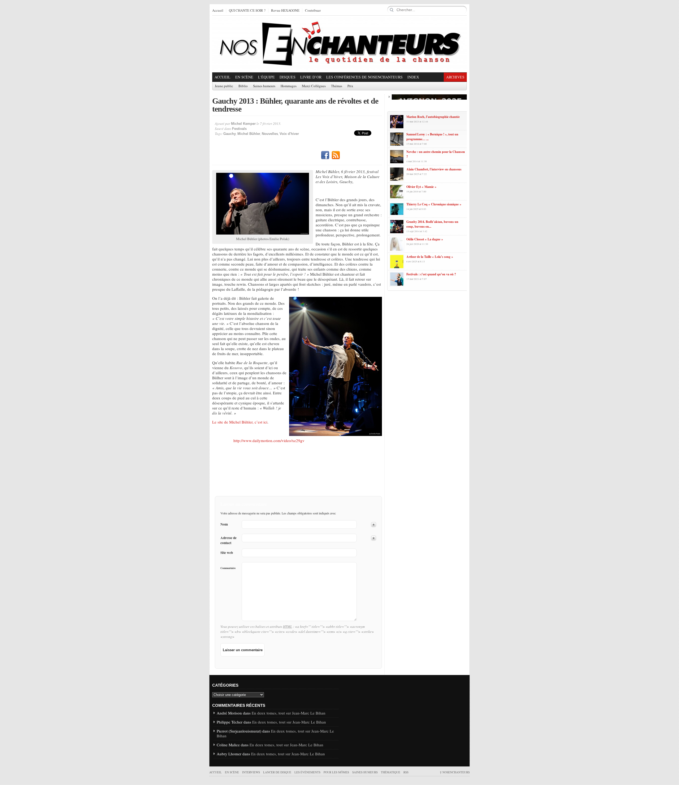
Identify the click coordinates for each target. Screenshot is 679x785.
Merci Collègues (314, 86)
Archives (455, 77)
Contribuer (313, 10)
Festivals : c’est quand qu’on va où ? (431, 274)
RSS (336, 155)
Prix (350, 86)
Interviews (251, 772)
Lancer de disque (277, 772)
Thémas (336, 86)
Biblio (243, 86)
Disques (287, 77)
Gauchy (229, 134)
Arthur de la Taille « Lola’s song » (429, 256)
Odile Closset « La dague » (424, 239)
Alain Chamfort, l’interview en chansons (434, 169)
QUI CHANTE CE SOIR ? (247, 10)
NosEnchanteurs (455, 772)
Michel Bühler (248, 134)
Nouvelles (270, 134)
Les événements (307, 772)
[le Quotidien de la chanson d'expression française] (339, 44)
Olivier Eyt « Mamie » (421, 186)
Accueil (217, 10)
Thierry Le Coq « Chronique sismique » (433, 204)
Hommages (289, 86)
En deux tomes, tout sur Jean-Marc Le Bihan (288, 713)
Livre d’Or (310, 77)
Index (413, 77)
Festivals (239, 129)
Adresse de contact (228, 540)
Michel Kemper (243, 124)
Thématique (390, 772)
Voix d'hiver (289, 134)
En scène (244, 77)
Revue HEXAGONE (285, 10)
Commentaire (228, 568)
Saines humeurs (264, 86)
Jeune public (224, 86)
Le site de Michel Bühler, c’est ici (239, 422)
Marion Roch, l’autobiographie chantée (433, 116)
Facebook (325, 155)
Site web (226, 552)
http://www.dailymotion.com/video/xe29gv (268, 440)
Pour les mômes (336, 772)
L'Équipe (266, 77)
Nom (224, 524)
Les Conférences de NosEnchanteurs (364, 77)
